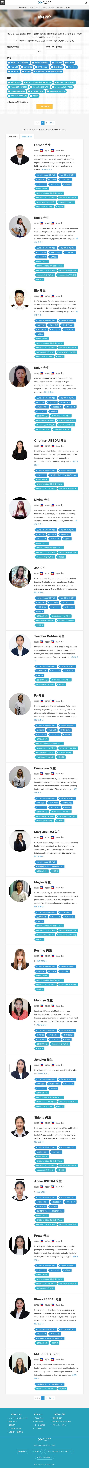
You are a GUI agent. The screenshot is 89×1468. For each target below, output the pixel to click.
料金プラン (13, 1421)
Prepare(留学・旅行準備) (19, 87)
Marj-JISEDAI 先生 (47, 832)
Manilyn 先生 (43, 1000)
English (37, 7)
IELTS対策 (70, 62)
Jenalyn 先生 (43, 1059)
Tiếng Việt (60, 7)
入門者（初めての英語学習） (20, 62)
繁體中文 (51, 7)
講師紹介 (12, 1425)
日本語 (31, 7)
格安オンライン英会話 (44, 1457)
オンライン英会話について (18, 1418)
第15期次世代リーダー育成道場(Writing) (49, 71)
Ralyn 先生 (41, 368)
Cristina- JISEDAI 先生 (50, 440)
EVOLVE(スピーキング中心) (66, 82)
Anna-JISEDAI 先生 (48, 1181)
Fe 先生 (39, 695)
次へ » (51, 123)
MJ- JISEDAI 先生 (46, 1354)
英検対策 (35, 96)
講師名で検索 (13, 47)
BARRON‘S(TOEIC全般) (58, 91)
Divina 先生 (42, 500)
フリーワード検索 (54, 47)
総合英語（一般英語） (42, 62)
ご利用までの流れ (15, 1428)
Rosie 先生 (41, 218)
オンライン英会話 (44, 2)
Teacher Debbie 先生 (49, 636)
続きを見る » (47, 169)
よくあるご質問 (40, 1425)
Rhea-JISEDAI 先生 (47, 1299)
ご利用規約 (38, 1428)
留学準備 (27, 71)
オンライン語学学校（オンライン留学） (58, 1451)
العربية (68, 7)
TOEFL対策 (14, 67)
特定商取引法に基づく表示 (62, 1421)
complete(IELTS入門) (18, 91)
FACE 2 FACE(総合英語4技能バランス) (39, 82)
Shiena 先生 (42, 1117)
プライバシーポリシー (60, 1425)
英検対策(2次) (58, 67)
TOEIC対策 (58, 62)
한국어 (44, 7)
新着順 (27, 137)
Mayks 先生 (42, 882)
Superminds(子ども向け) (41, 87)
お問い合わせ (39, 1421)
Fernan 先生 (42, 145)
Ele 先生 (40, 290)
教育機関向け (22, 1451)
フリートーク (73, 67)
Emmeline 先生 (45, 768)
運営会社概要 (57, 1418)
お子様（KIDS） (43, 67)
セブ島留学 (37, 1451)
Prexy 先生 (41, 1235)
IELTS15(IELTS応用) (37, 91)
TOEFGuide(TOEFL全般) (19, 96)
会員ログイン (39, 1418)
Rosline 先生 (43, 950)
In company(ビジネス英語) (64, 87)
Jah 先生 (40, 568)
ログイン (86, 3)
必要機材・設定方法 (16, 1432)
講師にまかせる (16, 82)
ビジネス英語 (28, 67)
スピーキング (15, 71)
